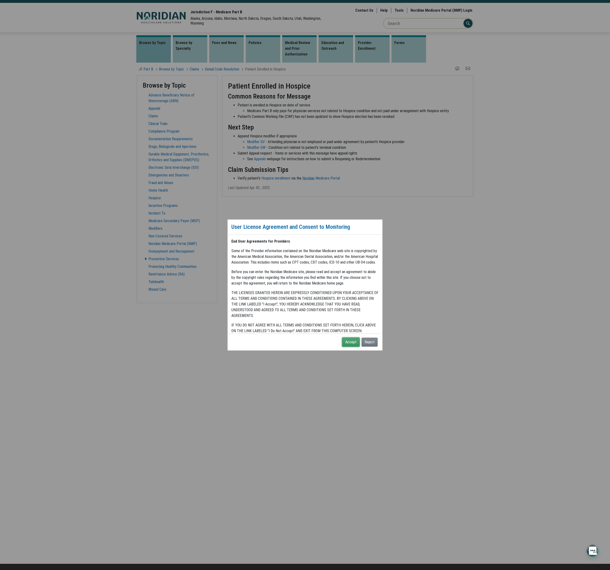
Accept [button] (350, 342)
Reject (370, 342)
